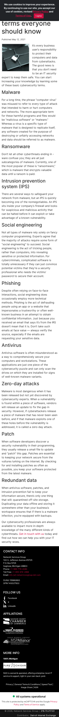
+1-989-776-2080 (18, 569)
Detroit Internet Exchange (43, 715)
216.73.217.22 (48, 711)
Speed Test (47, 684)
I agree (39, 16)
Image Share (26, 687)
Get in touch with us (31, 533)
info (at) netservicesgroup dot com (24, 575)
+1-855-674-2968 (20, 572)
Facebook (12, 598)
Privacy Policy (41, 11)
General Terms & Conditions (27, 684)
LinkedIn (12, 606)
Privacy (9, 684)
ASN (36, 687)
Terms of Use (23, 15)
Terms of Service (31, 704)
